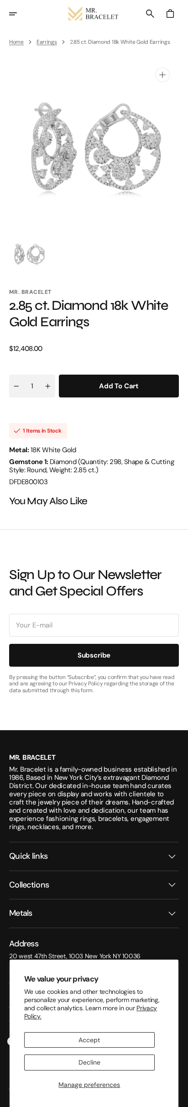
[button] (19, 14)
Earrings (47, 42)
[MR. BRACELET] (94, 13)
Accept (89, 1040)
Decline (89, 1062)
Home (16, 42)
